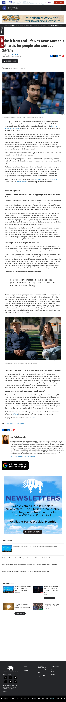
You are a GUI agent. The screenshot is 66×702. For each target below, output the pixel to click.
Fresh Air (35, 418)
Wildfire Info (2, 42)
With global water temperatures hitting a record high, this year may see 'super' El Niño (25, 571)
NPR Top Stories (21, 423)
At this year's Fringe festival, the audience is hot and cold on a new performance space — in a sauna (29, 564)
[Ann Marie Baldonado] (5, 439)
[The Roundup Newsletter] (33, 504)
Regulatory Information (43, 676)
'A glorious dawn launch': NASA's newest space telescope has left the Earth (22, 605)
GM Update (2, 29)
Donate (59, 2)
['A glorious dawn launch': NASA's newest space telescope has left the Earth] (8, 606)
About (25, 666)
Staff (39, 672)
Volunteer (48, 2)
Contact (26, 670)
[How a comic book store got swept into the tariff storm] (38, 606)
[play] (4, 8)
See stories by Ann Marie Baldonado (22, 456)
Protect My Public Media (55, 670)
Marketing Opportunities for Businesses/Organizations (43, 668)
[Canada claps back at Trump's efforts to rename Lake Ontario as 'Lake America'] (7, 548)
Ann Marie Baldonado (15, 55)
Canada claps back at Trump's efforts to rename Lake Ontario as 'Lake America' (35, 546)
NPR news (10, 423)
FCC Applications (55, 666)
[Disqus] (33, 639)
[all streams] (63, 8)
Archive (53, 674)
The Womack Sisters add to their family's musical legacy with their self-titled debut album (27, 558)
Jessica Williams (21, 182)
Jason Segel (53, 179)
